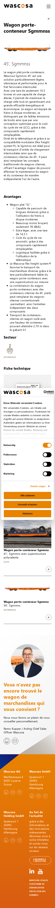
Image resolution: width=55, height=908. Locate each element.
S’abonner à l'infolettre (39, 860)
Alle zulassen (27, 495)
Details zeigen (38, 486)
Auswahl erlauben (27, 504)
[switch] (47, 454)
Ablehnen (27, 513)
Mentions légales (38, 880)
